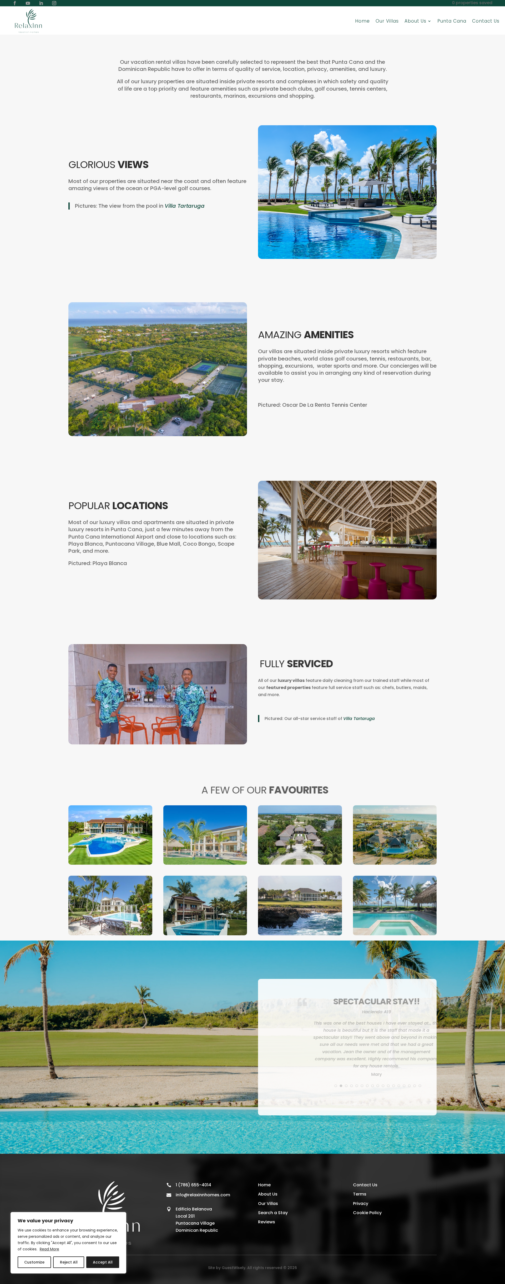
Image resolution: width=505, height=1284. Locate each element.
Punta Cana (451, 21)
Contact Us (485, 21)
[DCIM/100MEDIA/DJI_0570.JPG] (300, 863)
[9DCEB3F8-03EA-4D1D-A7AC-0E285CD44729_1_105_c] (205, 934)
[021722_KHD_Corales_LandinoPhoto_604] (300, 934)
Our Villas (387, 21)
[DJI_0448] (395, 863)
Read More (49, 1249)
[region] (68, 1242)
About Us (267, 1196)
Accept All (103, 1262)
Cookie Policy (367, 1215)
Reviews (266, 1224)
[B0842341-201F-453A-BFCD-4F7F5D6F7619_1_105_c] (110, 934)
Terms (359, 1196)
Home (362, 21)
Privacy (360, 1205)
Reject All (69, 1262)
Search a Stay (273, 1215)
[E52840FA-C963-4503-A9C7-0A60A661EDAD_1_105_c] (110, 863)
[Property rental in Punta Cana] (205, 863)
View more (347, 1101)
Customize (34, 1262)
